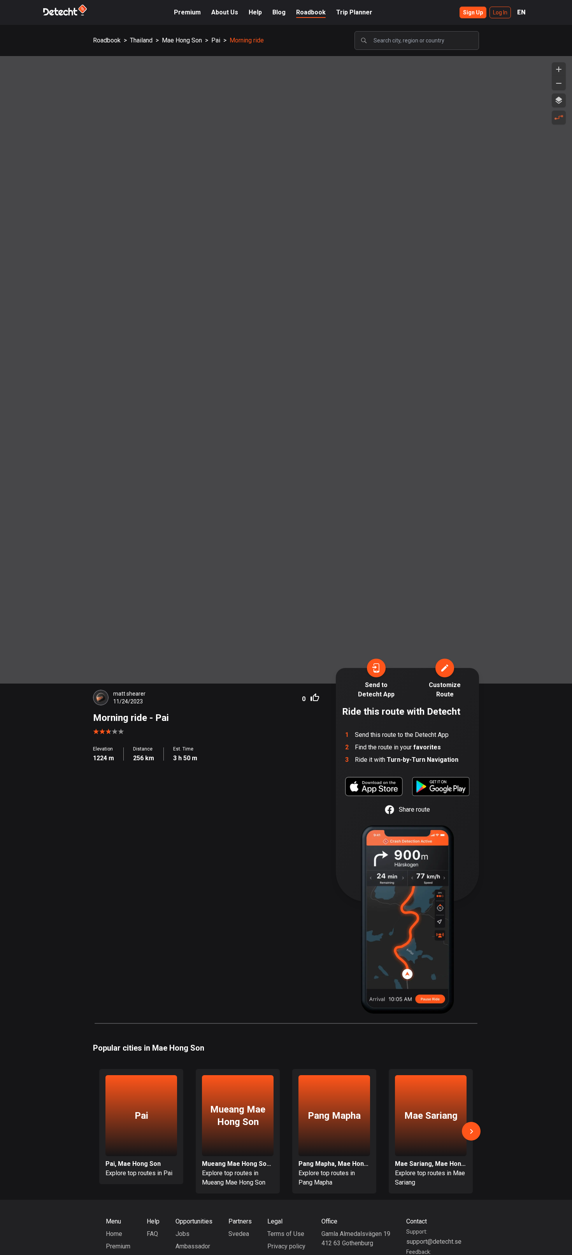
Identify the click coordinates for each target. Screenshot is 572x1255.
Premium (187, 12)
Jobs (182, 1233)
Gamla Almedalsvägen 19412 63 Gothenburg (355, 1238)
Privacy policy (286, 1246)
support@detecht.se (433, 1241)
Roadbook (311, 12)
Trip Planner (354, 12)
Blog (279, 12)
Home (114, 1233)
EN (521, 12)
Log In (500, 12)
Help (255, 12)
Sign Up (473, 12)
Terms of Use (285, 1233)
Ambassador (192, 1246)
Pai (215, 40)
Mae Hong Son (182, 40)
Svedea (238, 1233)
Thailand (141, 40)
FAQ (152, 1233)
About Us (224, 12)
